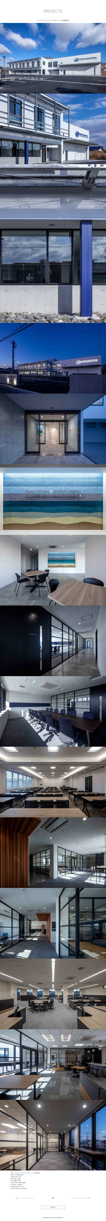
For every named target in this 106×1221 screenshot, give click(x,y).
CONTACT (53, 1207)
